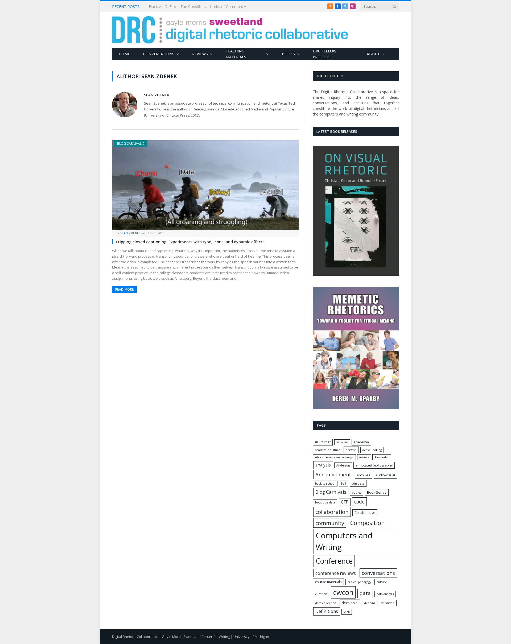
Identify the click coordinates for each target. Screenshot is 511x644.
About (373, 53)
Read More (124, 289)
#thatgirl (342, 442)
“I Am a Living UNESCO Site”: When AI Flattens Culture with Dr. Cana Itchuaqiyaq (209, 6)
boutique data (325, 502)
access (351, 449)
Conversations (158, 53)
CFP (344, 502)
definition (387, 603)
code (359, 501)
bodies (356, 492)
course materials (328, 581)
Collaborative (365, 512)
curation (321, 594)
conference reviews (335, 573)
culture (382, 582)
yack (347, 612)
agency (364, 457)
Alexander (381, 457)
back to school (325, 483)
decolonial (350, 602)
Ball (343, 483)
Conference (334, 561)
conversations (378, 572)
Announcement (333, 474)
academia (361, 442)
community (329, 523)
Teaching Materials (236, 53)
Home (124, 53)
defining (369, 603)
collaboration (332, 511)
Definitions (326, 611)
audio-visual (385, 475)
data (365, 593)
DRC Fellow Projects (324, 53)
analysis (323, 465)
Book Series (376, 492)
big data (358, 483)
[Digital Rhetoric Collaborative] (230, 30)
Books (288, 53)
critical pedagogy (359, 582)
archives (363, 475)
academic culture (327, 450)
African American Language (334, 457)
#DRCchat (323, 442)
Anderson (343, 465)
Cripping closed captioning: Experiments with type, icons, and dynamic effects (190, 241)
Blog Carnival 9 (130, 143)
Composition (367, 523)
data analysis (385, 594)
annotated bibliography (374, 465)
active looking (372, 450)
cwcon (343, 592)
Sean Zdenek (156, 94)
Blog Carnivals (330, 492)
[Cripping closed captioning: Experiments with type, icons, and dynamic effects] (205, 185)
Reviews (200, 53)
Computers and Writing (344, 541)
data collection (325, 603)
